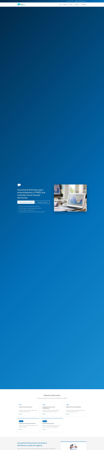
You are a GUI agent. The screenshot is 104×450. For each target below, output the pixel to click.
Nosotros (65, 4)
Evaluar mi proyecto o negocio (26, 202)
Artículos (77, 4)
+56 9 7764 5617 (70, 1)
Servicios (70, 4)
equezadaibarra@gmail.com (82, 1)
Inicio (61, 4)
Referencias (83, 4)
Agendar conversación (42, 202)
